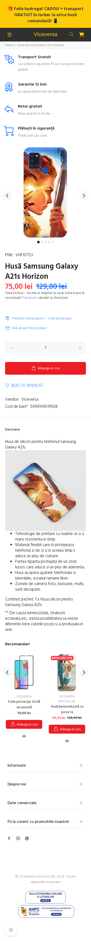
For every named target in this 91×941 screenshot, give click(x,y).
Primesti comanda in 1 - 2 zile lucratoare (42, 319)
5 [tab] (52, 242)
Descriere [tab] (12, 430)
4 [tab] (49, 242)
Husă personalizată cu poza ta (67, 709)
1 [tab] (38, 242)
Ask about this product (29, 328)
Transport (29, 298)
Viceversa (29, 399)
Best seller (67, 701)
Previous (7, 195)
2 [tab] (42, 242)
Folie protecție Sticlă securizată (24, 704)
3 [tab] (45, 242)
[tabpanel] (45, 192)
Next (83, 195)
